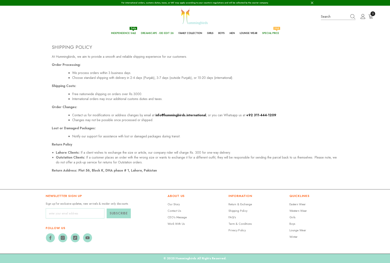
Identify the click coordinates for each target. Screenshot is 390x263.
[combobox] (334, 16)
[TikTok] (75, 237)
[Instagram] (62, 237)
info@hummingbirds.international (180, 115)
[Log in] (363, 16)
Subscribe (119, 213)
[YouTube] (87, 237)
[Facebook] (50, 237)
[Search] (338, 16)
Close (312, 3)
